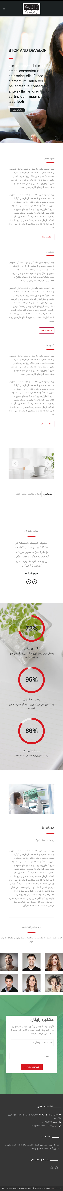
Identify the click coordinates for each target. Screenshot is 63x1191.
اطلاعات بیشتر (17, 110)
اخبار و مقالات (34, 494)
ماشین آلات (21, 494)
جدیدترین (47, 494)
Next (34, 581)
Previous (28, 581)
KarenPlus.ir (56, 1188)
